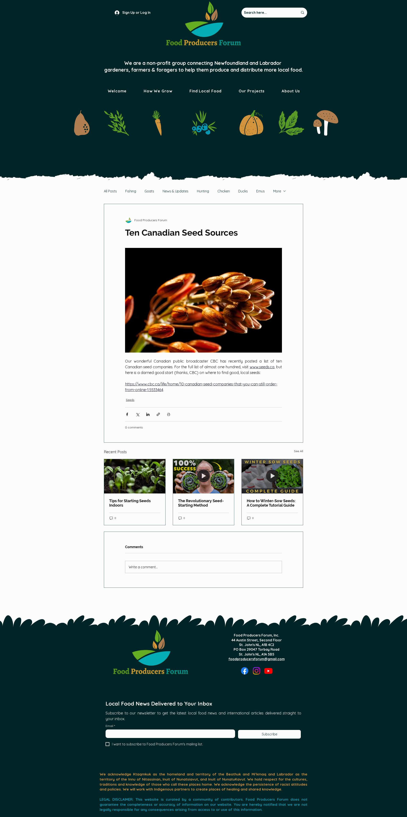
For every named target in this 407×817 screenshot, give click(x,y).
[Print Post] (169, 414)
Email (110, 726)
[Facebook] (244, 671)
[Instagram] (256, 671)
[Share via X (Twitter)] (137, 414)
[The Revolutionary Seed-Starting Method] (203, 476)
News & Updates (175, 191)
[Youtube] (268, 671)
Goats (149, 191)
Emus (260, 191)
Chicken (223, 191)
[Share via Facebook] (127, 414)
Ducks (243, 191)
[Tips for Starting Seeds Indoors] (134, 476)
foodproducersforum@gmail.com (257, 659)
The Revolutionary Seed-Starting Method (201, 503)
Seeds (130, 400)
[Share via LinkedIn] (148, 414)
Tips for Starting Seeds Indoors (130, 503)
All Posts (110, 191)
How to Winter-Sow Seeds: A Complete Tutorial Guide (271, 503)
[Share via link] (158, 414)
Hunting (203, 191)
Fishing (130, 191)
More (277, 191)
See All (298, 451)
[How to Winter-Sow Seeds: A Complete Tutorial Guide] (272, 476)
